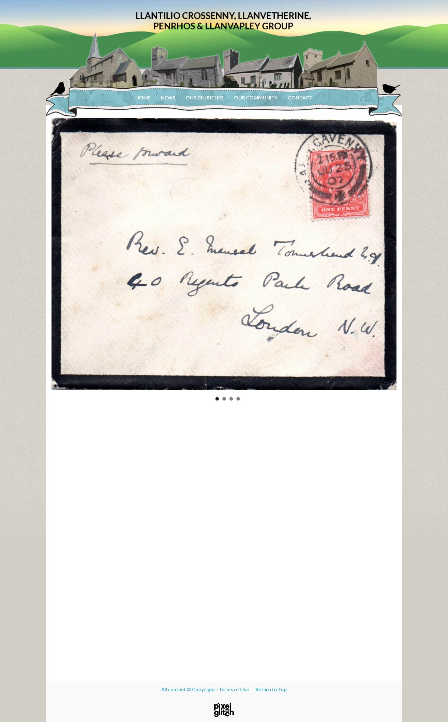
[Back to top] (434, 708)
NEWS (168, 97)
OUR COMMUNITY (256, 97)
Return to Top (269, 689)
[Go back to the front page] (224, 58)
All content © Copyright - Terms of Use (206, 689)
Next (406, 254)
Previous (42, 254)
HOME (143, 97)
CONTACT (300, 97)
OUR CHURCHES (205, 97)
